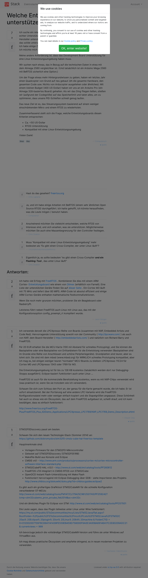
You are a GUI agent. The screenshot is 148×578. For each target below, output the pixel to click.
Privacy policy (86, 41)
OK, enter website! (74, 48)
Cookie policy (70, 41)
